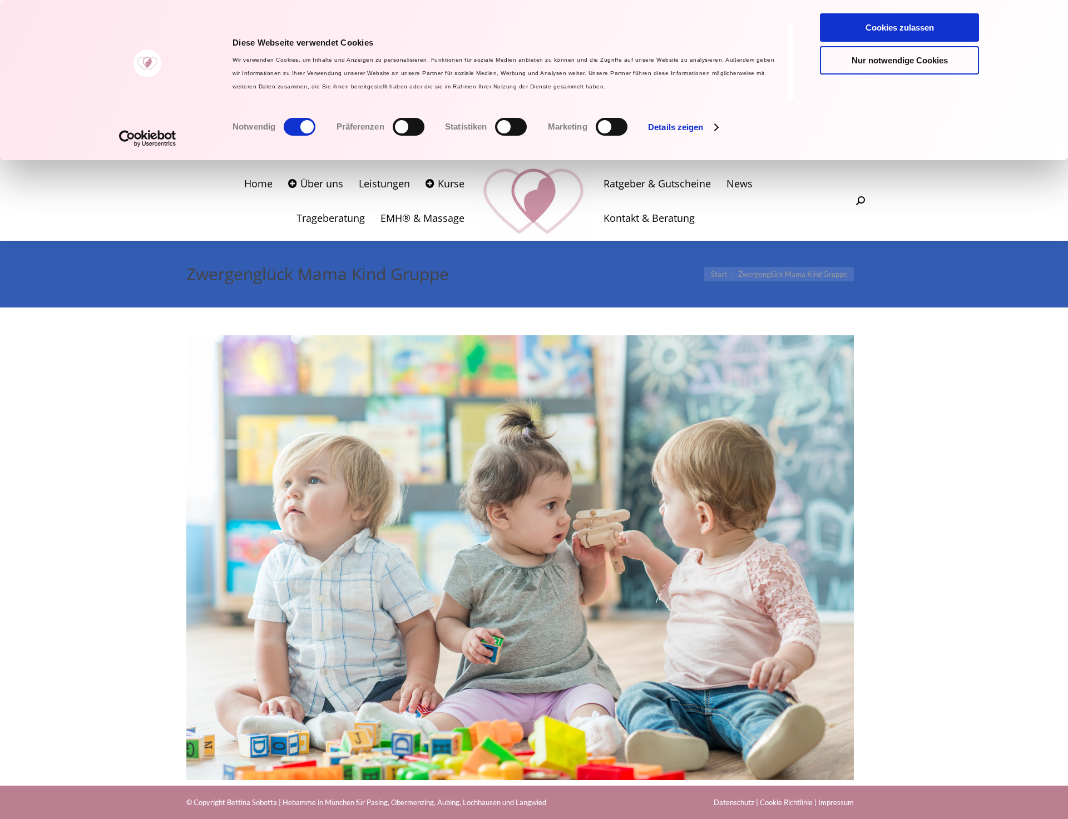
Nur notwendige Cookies (900, 60)
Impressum (836, 802)
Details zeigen (675, 127)
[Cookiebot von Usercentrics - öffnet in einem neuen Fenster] (147, 138)
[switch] (408, 127)
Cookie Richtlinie (786, 802)
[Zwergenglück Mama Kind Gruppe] (520, 557)
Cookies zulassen (900, 27)
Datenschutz (734, 802)
